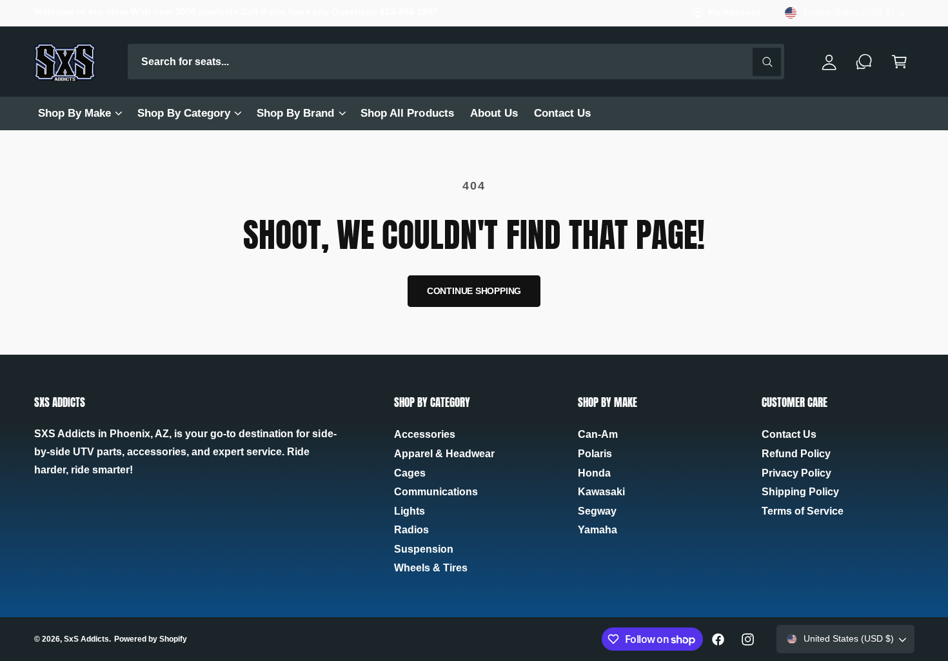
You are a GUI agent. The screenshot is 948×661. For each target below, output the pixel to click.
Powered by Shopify (150, 639)
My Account (734, 12)
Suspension (423, 549)
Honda (594, 473)
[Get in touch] (864, 61)
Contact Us (789, 434)
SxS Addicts (86, 639)
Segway (597, 511)
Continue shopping (474, 291)
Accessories (424, 434)
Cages (410, 473)
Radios (411, 529)
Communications (436, 491)
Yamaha (597, 529)
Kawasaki (601, 491)
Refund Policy (796, 453)
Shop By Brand (295, 113)
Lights (409, 511)
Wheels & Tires (431, 567)
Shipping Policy (800, 491)
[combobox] (456, 61)
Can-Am (598, 434)
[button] (79, 113)
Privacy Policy (796, 473)
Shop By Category (183, 113)
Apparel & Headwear (444, 453)
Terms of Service (803, 511)
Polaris (595, 453)
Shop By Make (74, 113)
